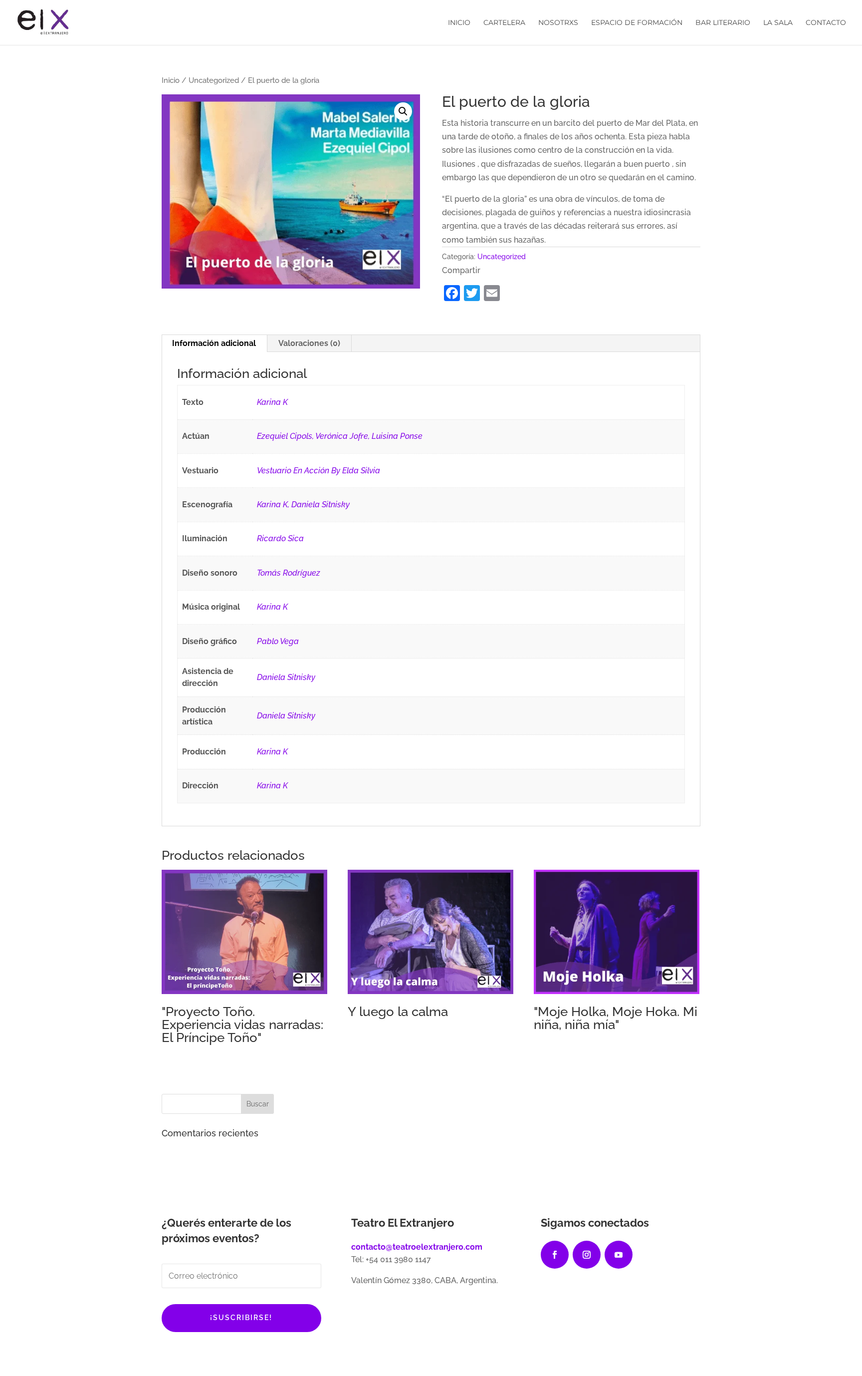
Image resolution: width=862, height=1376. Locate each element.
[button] (403, 111)
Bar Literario (722, 23)
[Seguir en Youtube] (619, 1255)
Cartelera (504, 23)
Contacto (826, 23)
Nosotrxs (558, 23)
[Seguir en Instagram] (587, 1255)
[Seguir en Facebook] (555, 1255)
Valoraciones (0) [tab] (309, 343)
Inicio (459, 23)
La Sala (778, 23)
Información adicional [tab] (214, 343)
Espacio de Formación (636, 23)
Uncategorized (214, 80)
